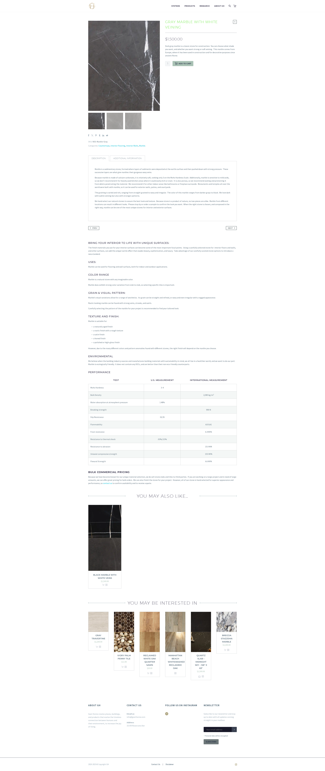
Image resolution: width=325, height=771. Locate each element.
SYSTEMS (175, 6)
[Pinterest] (96, 135)
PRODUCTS (189, 6)
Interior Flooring (118, 145)
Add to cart (184, 63)
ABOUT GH (219, 6)
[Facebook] (89, 135)
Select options (199, 676)
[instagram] (166, 714)
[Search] (229, 6)
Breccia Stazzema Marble (226, 638)
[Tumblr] (100, 135)
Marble (142, 145)
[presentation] (91, 66)
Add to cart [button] (103, 585)
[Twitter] (92, 135)
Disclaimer (170, 764)
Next (230, 228)
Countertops (104, 145)
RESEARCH (205, 6)
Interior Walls (132, 145)
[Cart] (236, 6)
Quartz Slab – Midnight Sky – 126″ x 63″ (201, 661)
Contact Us (155, 764)
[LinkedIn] (103, 135)
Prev (94, 228)
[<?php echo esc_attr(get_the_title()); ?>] (106, 585)
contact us (107, 483)
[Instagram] (236, 764)
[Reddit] (107, 135)
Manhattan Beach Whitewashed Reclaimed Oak (176, 661)
